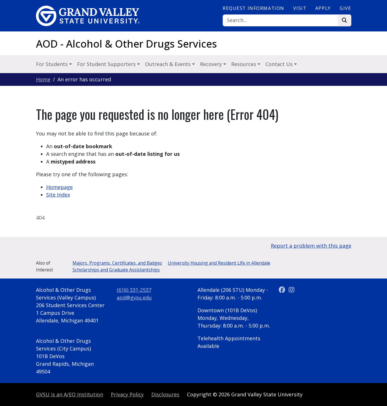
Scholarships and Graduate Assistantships (116, 270)
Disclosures (165, 394)
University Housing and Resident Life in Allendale (219, 263)
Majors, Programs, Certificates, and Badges (117, 263)
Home (43, 79)
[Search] (344, 20)
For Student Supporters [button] (107, 64)
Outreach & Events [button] (168, 64)
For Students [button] (52, 64)
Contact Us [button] (279, 64)
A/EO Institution (69, 394)
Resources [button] (244, 64)
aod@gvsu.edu (134, 297)
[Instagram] (291, 289)
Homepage (59, 187)
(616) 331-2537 (134, 289)
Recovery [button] (211, 64)
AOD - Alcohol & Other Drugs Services (126, 44)
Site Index (58, 194)
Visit (299, 8)
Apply (323, 8)
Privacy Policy (127, 394)
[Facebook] (283, 289)
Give (345, 8)
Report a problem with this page (311, 245)
